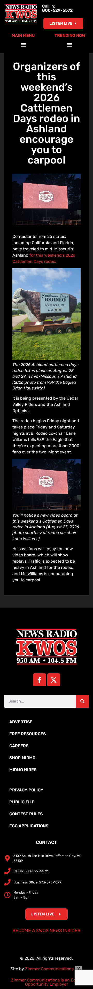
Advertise (20, 721)
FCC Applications (28, 825)
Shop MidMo (22, 757)
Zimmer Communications (50, 968)
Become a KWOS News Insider (46, 930)
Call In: (57, 8)
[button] (23, 44)
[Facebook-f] (39, 679)
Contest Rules (26, 813)
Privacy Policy (26, 790)
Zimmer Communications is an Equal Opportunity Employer (46, 982)
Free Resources (27, 733)
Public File (21, 801)
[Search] (82, 701)
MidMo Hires (22, 769)
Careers (18, 745)
